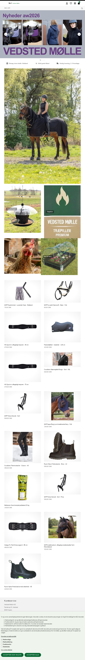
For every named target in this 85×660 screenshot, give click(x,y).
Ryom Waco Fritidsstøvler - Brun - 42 (55, 464)
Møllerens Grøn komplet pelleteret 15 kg (16, 505)
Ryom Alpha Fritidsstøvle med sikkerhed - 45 (18, 587)
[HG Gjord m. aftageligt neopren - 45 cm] (23, 340)
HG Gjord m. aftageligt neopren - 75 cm (16, 384)
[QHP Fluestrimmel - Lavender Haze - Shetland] (22, 301)
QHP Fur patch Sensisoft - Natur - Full (55, 305)
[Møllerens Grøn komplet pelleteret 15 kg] (23, 501)
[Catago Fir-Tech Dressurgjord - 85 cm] (23, 541)
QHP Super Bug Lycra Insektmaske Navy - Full (58, 424)
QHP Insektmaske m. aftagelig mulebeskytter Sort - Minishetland (59, 546)
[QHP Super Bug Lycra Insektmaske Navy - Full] (62, 420)
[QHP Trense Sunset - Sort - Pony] (62, 492)
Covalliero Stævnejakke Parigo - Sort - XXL (57, 369)
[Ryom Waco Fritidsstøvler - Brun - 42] (62, 460)
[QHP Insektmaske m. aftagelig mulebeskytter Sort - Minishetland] (62, 541)
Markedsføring (7, 642)
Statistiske (6, 647)
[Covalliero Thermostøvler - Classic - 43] (22, 461)
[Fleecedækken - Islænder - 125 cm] (62, 340)
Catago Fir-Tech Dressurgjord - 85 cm (15, 545)
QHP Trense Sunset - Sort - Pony (54, 497)
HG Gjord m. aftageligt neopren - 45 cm (16, 345)
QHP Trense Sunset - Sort (12, 416)
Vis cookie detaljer (6, 650)
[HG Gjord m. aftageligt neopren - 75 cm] (23, 380)
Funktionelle (7, 644)
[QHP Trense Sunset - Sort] (22, 411)
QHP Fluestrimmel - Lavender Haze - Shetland (18, 305)
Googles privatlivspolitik (8, 636)
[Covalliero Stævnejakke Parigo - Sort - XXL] (62, 365)
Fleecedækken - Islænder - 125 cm (54, 345)
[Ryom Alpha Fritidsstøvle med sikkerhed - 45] (23, 582)
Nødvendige (7, 640)
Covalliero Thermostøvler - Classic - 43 (16, 466)
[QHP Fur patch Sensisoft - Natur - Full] (62, 301)
